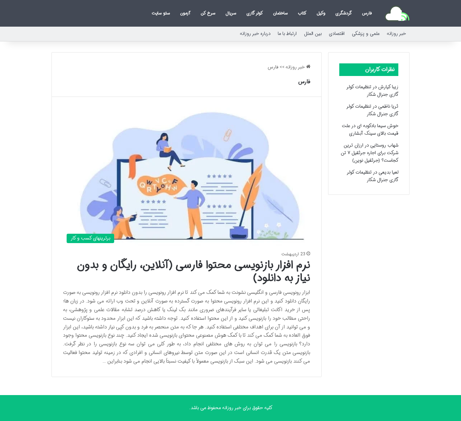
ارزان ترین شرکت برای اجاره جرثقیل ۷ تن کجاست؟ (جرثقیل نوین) (369, 153)
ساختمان (280, 13)
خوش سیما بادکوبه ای (377, 126)
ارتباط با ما (287, 33)
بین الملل (313, 33)
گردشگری (343, 13)
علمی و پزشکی (366, 33)
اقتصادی (337, 33)
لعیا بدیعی (388, 172)
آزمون (185, 13)
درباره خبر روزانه (255, 33)
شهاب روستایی (384, 145)
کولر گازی (254, 13)
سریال (230, 13)
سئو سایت (161, 13)
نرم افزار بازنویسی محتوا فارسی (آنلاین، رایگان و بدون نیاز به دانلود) (193, 272)
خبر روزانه (396, 33)
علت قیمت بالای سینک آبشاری (370, 129)
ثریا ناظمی (388, 106)
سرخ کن (208, 13)
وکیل (321, 13)
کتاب (302, 13)
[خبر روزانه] (396, 13)
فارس (367, 13)
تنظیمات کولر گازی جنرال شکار (372, 90)
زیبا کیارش (388, 87)
